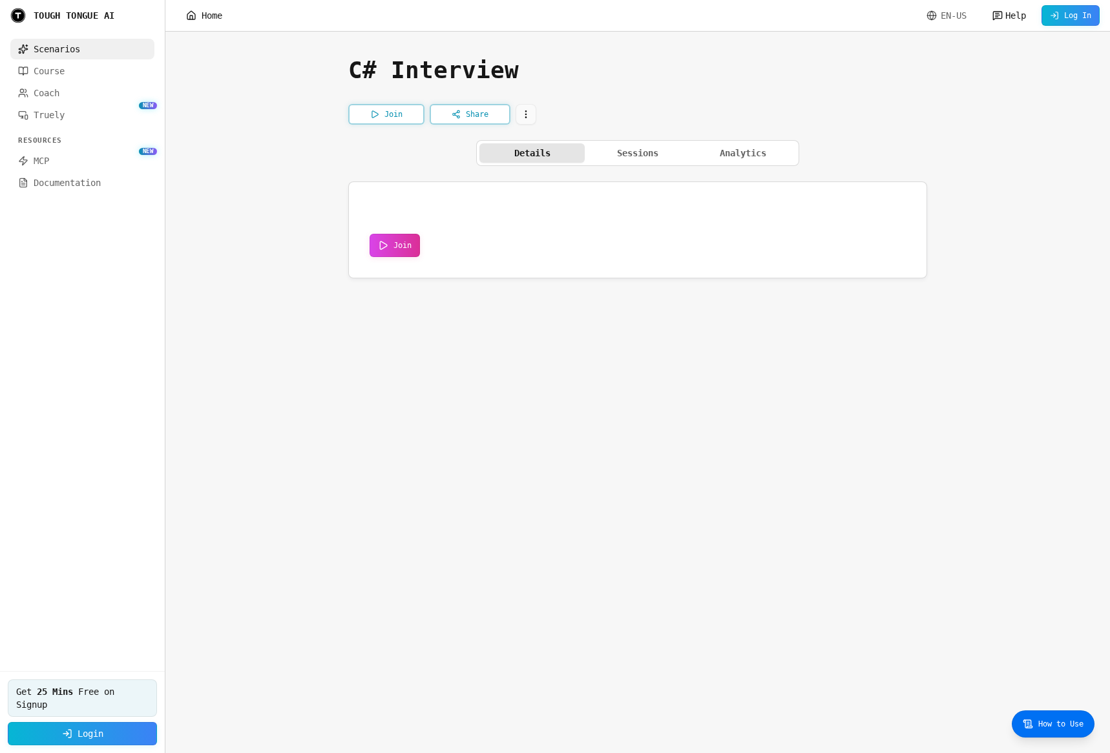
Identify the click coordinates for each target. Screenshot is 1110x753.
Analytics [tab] (743, 153)
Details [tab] (532, 153)
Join (402, 245)
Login (90, 733)
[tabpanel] (637, 229)
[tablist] (637, 153)
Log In (1077, 15)
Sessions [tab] (637, 153)
